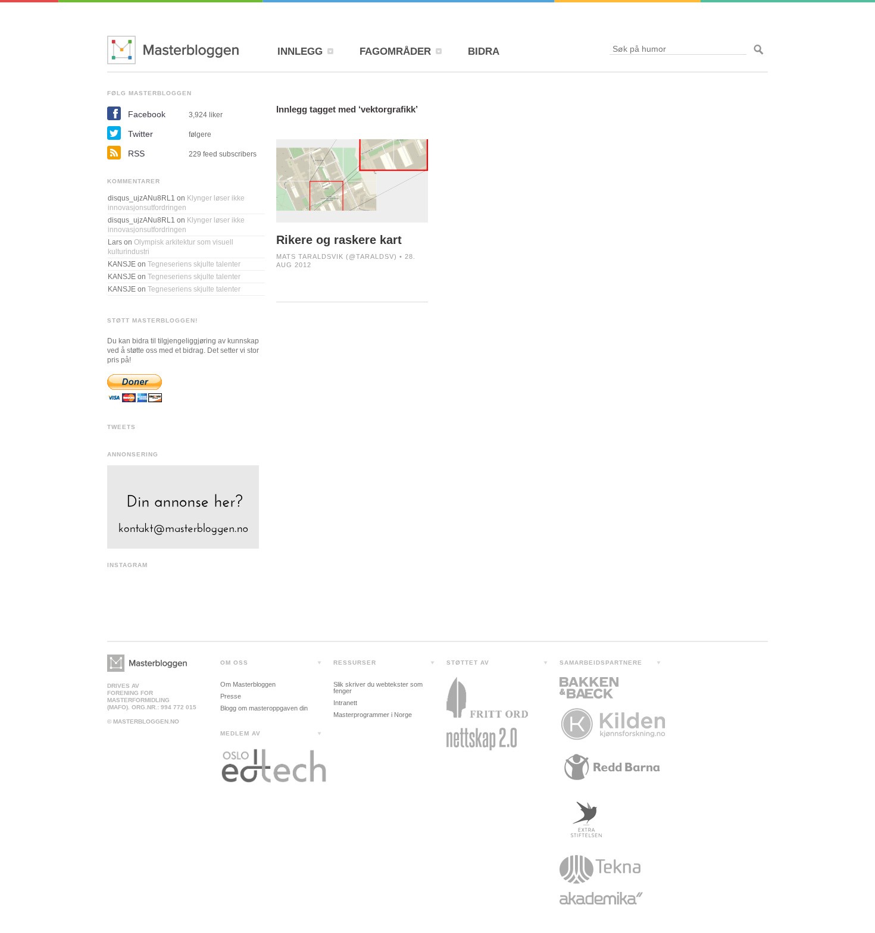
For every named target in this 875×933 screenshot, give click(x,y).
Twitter (140, 134)
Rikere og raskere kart (339, 239)
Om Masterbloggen (248, 684)
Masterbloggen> (147, 663)
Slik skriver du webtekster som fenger (378, 687)
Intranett (345, 702)
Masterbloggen (173, 50)
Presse (230, 696)
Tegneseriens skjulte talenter (194, 264)
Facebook (146, 114)
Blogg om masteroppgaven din (264, 708)
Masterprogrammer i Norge (372, 714)
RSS (136, 153)
